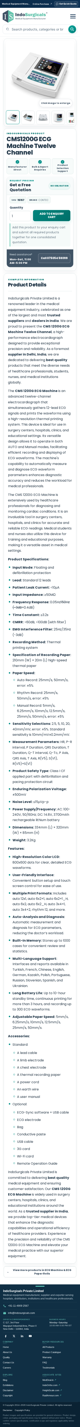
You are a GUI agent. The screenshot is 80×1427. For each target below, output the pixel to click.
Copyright (8, 1395)
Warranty (47, 1357)
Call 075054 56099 (54, 258)
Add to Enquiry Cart (52, 215)
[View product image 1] (12, 117)
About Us (7, 1352)
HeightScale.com (52, 1390)
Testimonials (48, 1367)
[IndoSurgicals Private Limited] (25, 16)
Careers (7, 1367)
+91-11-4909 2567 (18, 1305)
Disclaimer (8, 1390)
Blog (5, 1380)
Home (6, 1347)
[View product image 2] (28, 117)
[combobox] (35, 29)
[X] (13, 1336)
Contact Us (8, 1362)
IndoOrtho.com (51, 1385)
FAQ (44, 1362)
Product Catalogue (51, 1352)
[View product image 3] (43, 117)
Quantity (16, 208)
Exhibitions (8, 1385)
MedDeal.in (49, 1380)
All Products (48, 1347)
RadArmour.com (51, 1395)
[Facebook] (5, 1336)
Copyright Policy (22, 1410)
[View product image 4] (58, 117)
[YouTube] (30, 1336)
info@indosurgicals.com (21, 1313)
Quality (6, 1357)
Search (72, 29)
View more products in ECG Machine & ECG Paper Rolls (39, 1271)
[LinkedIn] (22, 1336)
